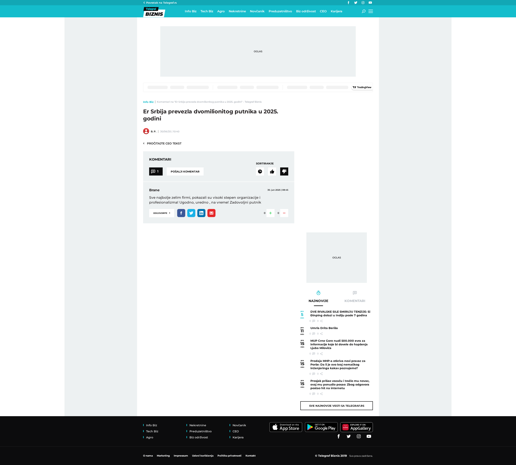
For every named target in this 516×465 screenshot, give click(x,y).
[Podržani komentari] (272, 171)
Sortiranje (265, 163)
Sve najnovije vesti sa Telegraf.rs (336, 405)
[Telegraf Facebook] (348, 2)
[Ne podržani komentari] (284, 171)
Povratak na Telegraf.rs (161, 2)
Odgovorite (161, 213)
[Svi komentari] (260, 171)
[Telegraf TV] (370, 2)
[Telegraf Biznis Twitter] (355, 2)
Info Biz (148, 101)
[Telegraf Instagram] (363, 2)
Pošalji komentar (185, 171)
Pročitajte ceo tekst (162, 143)
